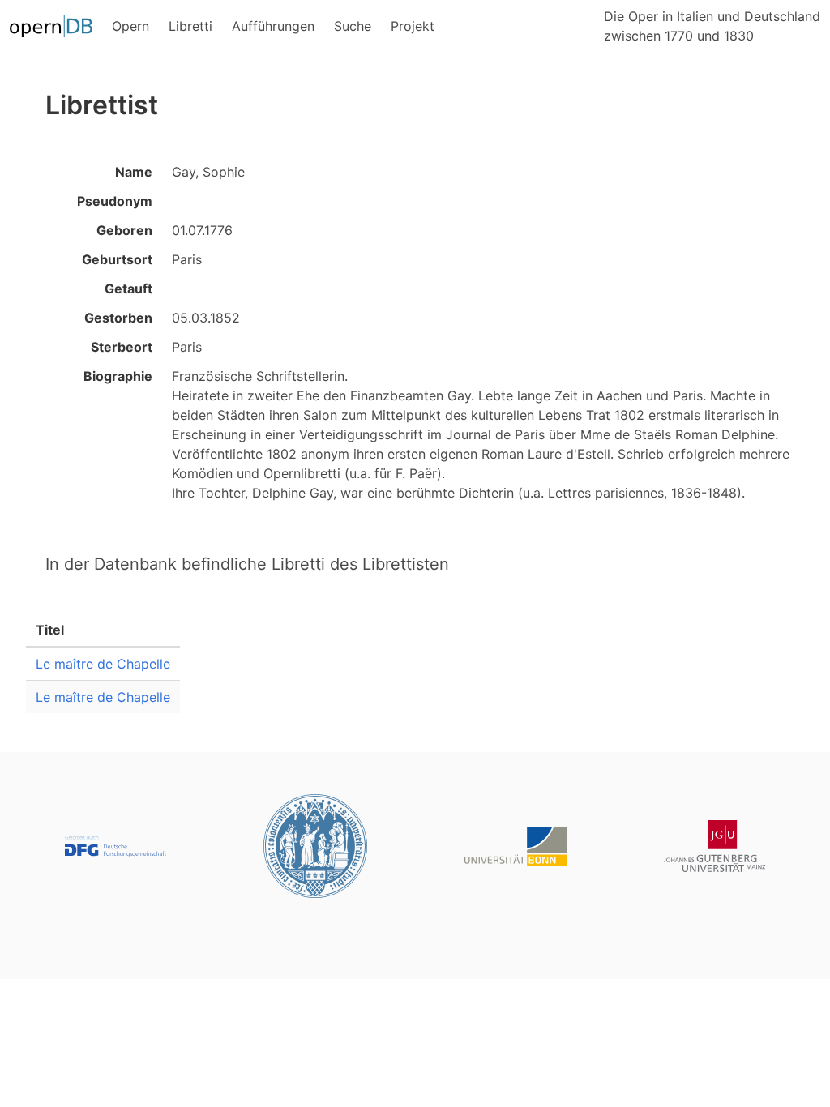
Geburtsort (117, 259)
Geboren (124, 230)
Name (133, 172)
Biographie (117, 376)
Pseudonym (114, 201)
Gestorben (118, 318)
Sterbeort (121, 347)
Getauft (128, 288)
